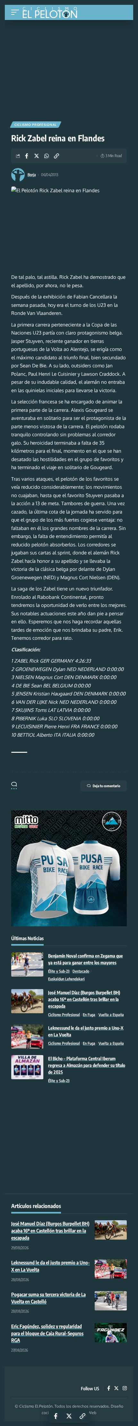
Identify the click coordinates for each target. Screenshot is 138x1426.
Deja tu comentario (106, 786)
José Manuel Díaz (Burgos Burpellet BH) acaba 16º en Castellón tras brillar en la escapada (84, 999)
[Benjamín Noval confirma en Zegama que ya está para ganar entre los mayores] (27, 964)
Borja (32, 174)
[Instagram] (125, 1388)
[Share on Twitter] (36, 156)
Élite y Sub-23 (59, 971)
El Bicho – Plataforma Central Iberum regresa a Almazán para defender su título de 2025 (86, 1065)
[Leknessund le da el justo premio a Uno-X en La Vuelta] (27, 1037)
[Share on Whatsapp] (46, 156)
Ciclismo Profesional (35, 125)
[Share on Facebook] (26, 156)
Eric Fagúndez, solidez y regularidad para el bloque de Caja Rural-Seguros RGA (47, 1333)
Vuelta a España (111, 1014)
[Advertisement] (69, 68)
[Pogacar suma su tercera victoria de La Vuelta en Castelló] (111, 1300)
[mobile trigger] (16, 12)
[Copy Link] (56, 156)
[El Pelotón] (52, 13)
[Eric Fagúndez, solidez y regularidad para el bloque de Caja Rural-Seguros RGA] (111, 1332)
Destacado (81, 971)
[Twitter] (116, 1388)
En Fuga (89, 1014)
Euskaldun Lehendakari (66, 979)
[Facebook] (108, 1388)
